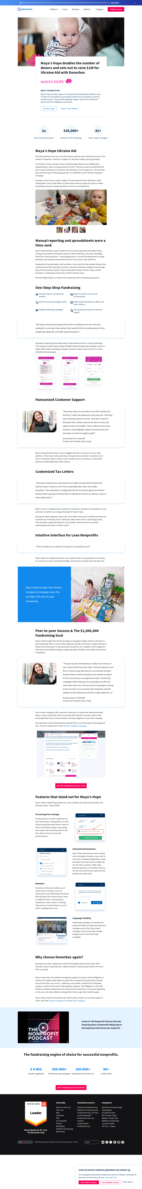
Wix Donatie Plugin (109, 1115)
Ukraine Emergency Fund (58, 1000)
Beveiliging (60, 1126)
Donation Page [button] (48, 108)
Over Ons (59, 1110)
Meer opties (127, 1182)
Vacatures (60, 1115)
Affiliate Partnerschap (64, 1129)
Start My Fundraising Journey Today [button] (71, 786)
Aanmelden (115, 3)
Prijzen (65, 9)
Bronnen (75, 9)
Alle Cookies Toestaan (89, 1182)
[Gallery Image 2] (67, 233)
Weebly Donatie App (110, 1118)
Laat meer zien (110, 1177)
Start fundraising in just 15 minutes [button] (71, 1087)
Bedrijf (86, 9)
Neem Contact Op (63, 1107)
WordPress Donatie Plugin (112, 1107)
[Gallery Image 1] (60, 233)
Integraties (107, 1103)
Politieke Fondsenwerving (87, 1107)
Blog (58, 1113)
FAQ (57, 1118)
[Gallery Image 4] (82, 233)
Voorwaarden (61, 1121)
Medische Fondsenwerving (87, 1110)
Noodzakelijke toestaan (110, 1182)
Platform (53, 9)
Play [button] (43, 1025)
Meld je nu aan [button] (116, 9)
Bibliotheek (60, 1132)
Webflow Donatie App (110, 1121)
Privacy (59, 1123)
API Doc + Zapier (108, 1126)
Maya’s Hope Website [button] (69, 108)
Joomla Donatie (108, 1123)
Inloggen (99, 9)
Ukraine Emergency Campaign (74, 726)
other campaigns (78, 1000)
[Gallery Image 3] (75, 233)
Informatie (60, 1103)
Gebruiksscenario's (86, 1103)
